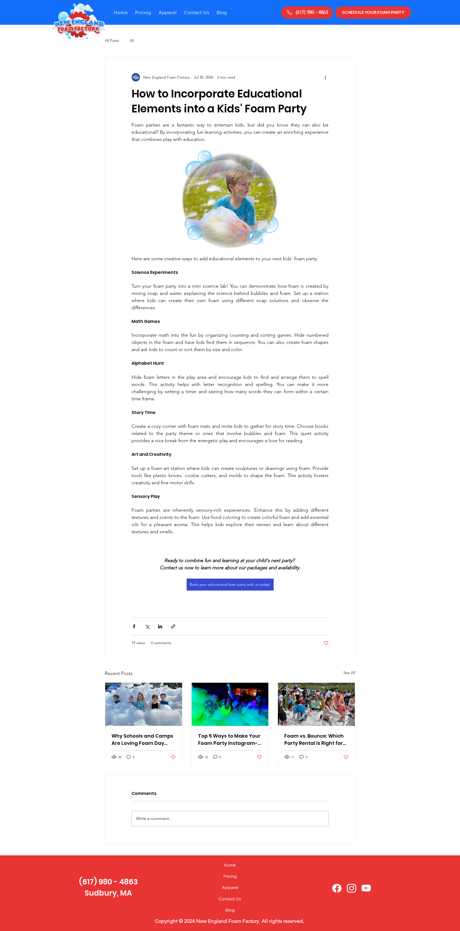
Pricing (230, 876)
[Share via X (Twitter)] (147, 626)
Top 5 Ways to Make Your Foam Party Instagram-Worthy (229, 740)
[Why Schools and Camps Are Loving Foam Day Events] (143, 704)
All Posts (112, 40)
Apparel (230, 887)
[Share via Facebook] (134, 626)
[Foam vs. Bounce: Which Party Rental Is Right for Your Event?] (316, 704)
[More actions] (325, 77)
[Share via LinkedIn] (160, 626)
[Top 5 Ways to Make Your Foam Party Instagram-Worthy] (230, 704)
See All (349, 672)
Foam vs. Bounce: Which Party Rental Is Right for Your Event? (314, 740)
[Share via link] (173, 626)
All (132, 40)
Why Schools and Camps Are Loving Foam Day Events (142, 740)
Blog (230, 910)
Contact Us (230, 898)
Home (230, 865)
